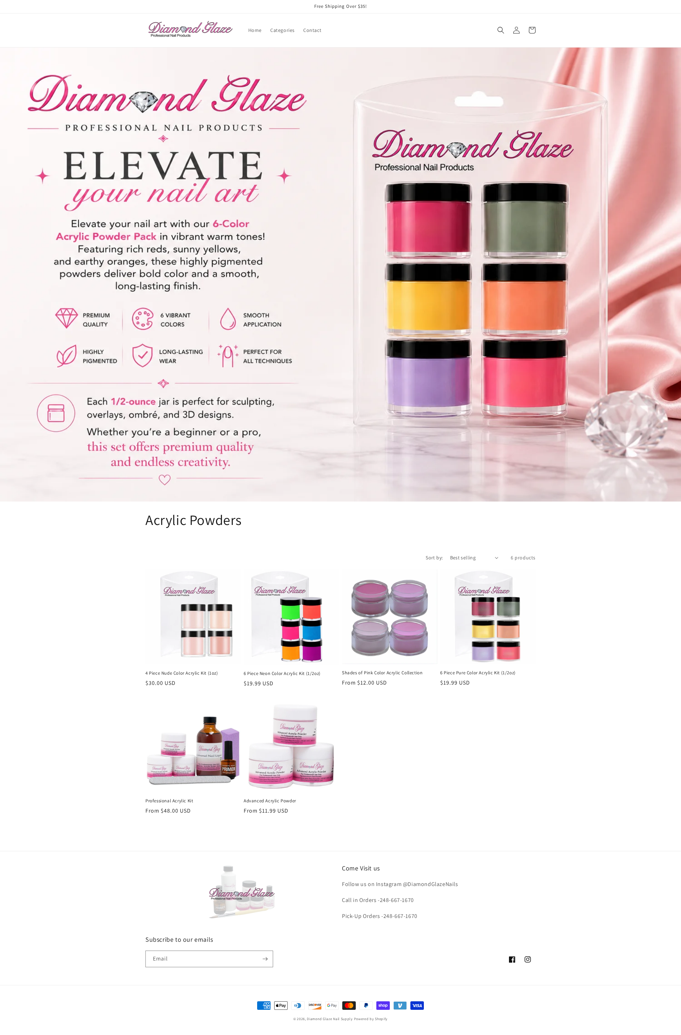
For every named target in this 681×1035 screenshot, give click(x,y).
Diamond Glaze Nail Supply (330, 1019)
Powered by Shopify (371, 1019)
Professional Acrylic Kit (169, 801)
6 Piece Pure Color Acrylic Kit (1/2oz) (478, 673)
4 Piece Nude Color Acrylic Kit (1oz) (181, 673)
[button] (501, 30)
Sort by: (434, 557)
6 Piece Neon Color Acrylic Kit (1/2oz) (282, 673)
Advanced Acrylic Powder (270, 801)
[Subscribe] (265, 959)
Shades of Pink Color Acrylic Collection (382, 673)
